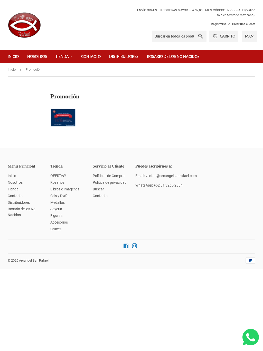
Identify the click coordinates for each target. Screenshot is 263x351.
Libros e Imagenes (64, 189)
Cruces (55, 229)
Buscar (98, 189)
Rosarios (57, 182)
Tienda (62, 56)
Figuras (56, 216)
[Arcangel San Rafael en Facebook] (126, 247)
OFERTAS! (58, 176)
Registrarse (218, 24)
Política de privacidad (110, 182)
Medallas (57, 202)
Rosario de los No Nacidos (173, 56)
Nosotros (37, 56)
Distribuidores (123, 56)
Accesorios (59, 222)
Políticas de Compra (109, 176)
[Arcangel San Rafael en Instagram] (134, 247)
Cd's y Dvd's (59, 196)
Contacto (91, 56)
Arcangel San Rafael (34, 260)
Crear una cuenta (243, 24)
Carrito (227, 36)
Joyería (56, 209)
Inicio (13, 56)
